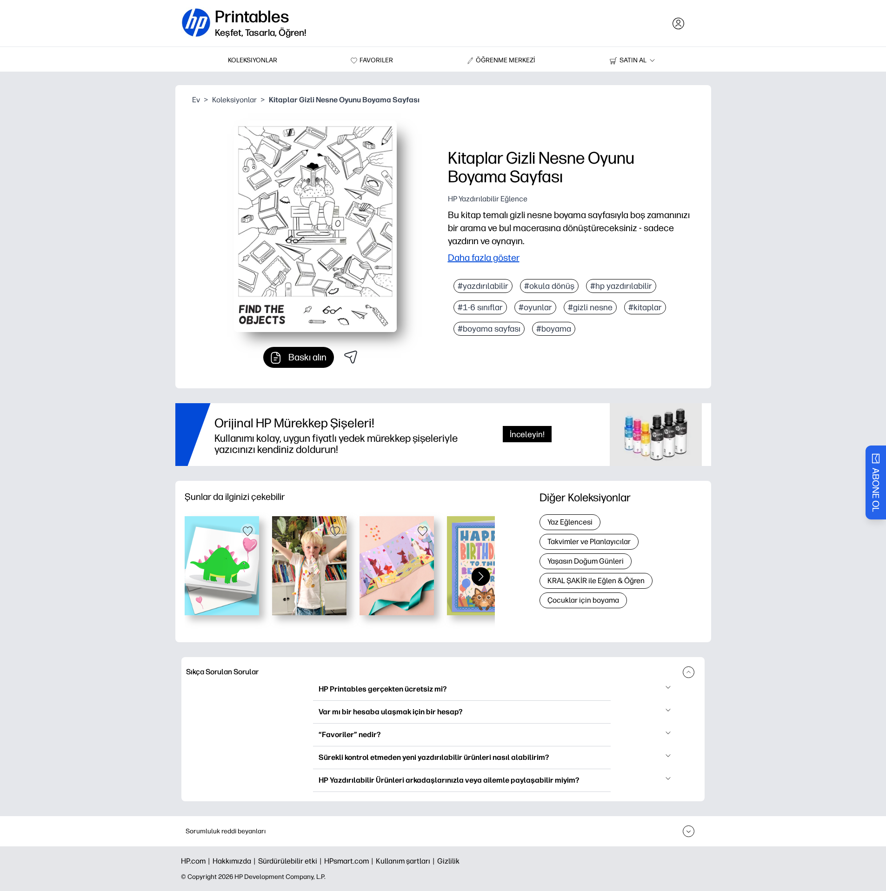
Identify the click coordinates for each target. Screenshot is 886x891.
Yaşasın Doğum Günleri (585, 561)
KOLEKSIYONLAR (252, 60)
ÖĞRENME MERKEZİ (505, 60)
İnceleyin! (527, 434)
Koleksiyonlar (234, 99)
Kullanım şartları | (406, 861)
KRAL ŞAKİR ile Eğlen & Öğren (596, 580)
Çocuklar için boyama (583, 600)
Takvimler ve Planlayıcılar (589, 541)
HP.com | (197, 861)
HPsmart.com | (350, 861)
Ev (196, 99)
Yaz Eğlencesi (570, 522)
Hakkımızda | (235, 861)
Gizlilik (448, 861)
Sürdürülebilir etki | (291, 861)
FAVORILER (376, 60)
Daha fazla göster (484, 257)
